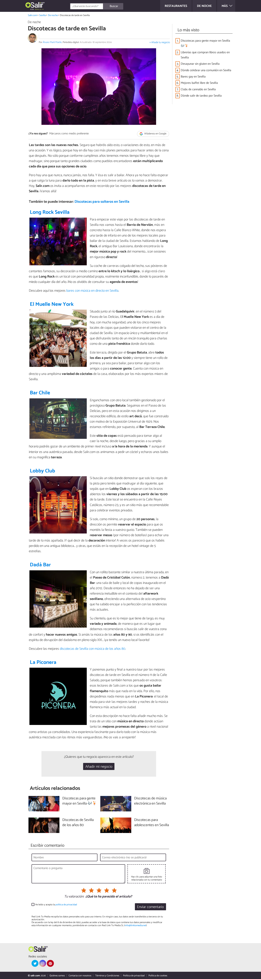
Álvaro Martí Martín (52, 42)
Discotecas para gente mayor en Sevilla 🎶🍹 (205, 43)
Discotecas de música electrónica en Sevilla (150, 801)
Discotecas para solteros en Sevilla (102, 202)
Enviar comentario (150, 907)
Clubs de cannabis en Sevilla (198, 89)
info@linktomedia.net (135, 925)
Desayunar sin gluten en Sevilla (200, 63)
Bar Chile (40, 393)
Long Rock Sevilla (50, 212)
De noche (53, 15)
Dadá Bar (40, 565)
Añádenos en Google (155, 134)
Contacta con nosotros (80, 975)
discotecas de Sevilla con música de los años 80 (92, 649)
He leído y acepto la (56, 904)
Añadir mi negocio (98, 767)
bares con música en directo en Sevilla (92, 291)
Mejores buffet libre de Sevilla (199, 83)
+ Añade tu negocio (159, 42)
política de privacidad (66, 905)
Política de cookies (157, 975)
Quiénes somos (57, 975)
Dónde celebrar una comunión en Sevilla (206, 70)
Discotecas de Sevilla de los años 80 (78, 823)
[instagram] (42, 963)
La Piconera (43, 662)
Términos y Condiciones (107, 975)
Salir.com (32, 15)
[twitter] (35, 963)
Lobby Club (42, 471)
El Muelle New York (52, 304)
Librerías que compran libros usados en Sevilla (205, 55)
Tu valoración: (74, 897)
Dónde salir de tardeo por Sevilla (201, 95)
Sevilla (42, 15)
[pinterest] (50, 963)
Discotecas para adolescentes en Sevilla (151, 823)
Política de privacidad (134, 975)
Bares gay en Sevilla (193, 76)
